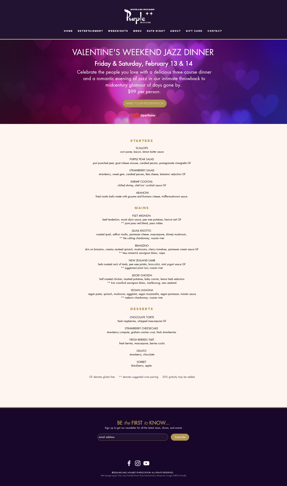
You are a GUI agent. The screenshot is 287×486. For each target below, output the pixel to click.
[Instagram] (137, 463)
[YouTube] (146, 463)
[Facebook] (129, 463)
